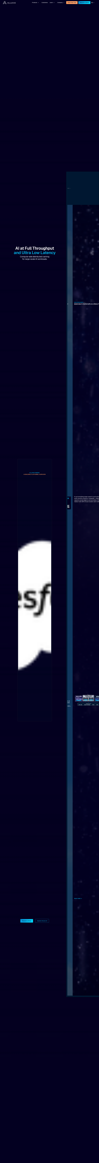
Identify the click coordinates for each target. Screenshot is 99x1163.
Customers (45, 2)
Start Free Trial (72, 2)
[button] (35, 2)
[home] (9, 2)
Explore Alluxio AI (42, 920)
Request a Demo (84, 2)
